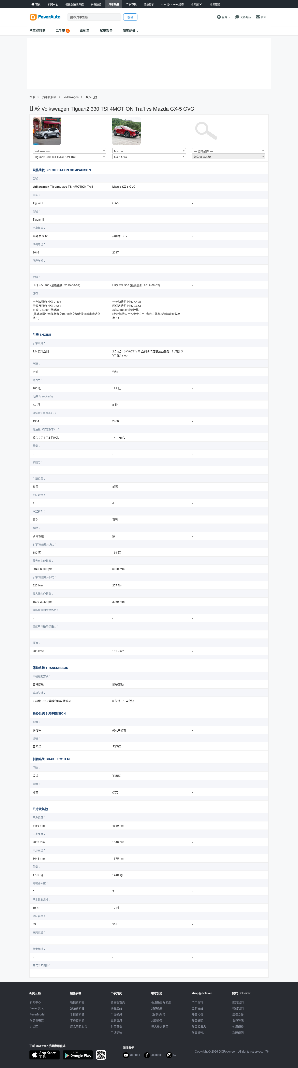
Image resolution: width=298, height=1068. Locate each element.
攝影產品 (116, 1008)
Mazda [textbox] (118, 151)
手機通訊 (116, 1014)
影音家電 (116, 1026)
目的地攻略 (158, 1014)
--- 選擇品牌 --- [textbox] (203, 151)
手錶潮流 (116, 1032)
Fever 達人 (37, 1008)
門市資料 (197, 1002)
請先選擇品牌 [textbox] (202, 157)
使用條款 (238, 1026)
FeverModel (37, 1014)
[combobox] (69, 151)
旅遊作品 (157, 1020)
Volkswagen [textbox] (42, 151)
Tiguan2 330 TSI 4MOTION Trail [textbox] (55, 157)
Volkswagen (71, 97)
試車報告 (106, 30)
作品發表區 (37, 1020)
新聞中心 (35, 1002)
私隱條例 (238, 1032)
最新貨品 (197, 1008)
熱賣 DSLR (199, 1026)
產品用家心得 (78, 1026)
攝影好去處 (161, 1002)
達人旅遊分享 (159, 1026)
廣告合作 (238, 1014)
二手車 (60, 30)
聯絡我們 (238, 1008)
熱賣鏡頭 (197, 1020)
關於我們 (238, 1002)
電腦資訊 (116, 1020)
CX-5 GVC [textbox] (120, 157)
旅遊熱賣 (157, 1008)
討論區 (34, 1026)
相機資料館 (77, 1002)
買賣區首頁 (118, 1002)
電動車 (85, 30)
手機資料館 (77, 1014)
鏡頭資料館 (77, 1008)
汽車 (32, 97)
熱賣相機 (197, 1014)
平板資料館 (77, 1020)
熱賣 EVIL (198, 1032)
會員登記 (238, 1020)
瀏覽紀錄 (130, 30)
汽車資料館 (37, 30)
